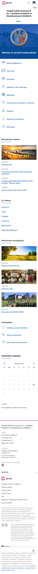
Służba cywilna (7, 490)
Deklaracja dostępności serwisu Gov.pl (15, 500)
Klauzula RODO (7, 503)
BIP (3, 496)
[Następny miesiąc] (33, 363)
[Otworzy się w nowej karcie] (3, 465)
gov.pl (9, 478)
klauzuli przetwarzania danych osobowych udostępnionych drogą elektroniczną (19, 568)
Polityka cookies (7, 487)
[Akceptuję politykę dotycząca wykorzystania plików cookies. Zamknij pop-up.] (33, 550)
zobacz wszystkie (6, 142)
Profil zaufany (6, 493)
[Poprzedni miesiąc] (4, 363)
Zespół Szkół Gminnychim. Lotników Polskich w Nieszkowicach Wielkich (19, 13)
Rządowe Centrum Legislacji (11, 484)
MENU (18, 21)
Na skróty (5, 472)
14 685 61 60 (6, 453)
